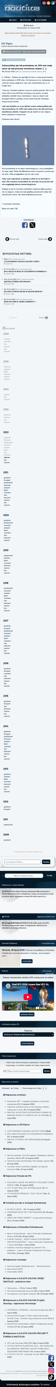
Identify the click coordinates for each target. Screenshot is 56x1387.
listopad (7, 480)
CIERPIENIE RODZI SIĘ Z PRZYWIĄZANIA (24, 1212)
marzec (7, 500)
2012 (5, 801)
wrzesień (7, 485)
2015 (5, 695)
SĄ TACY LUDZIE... (15, 1209)
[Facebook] (25, 225)
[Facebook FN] (51, 1358)
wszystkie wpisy (48, 943)
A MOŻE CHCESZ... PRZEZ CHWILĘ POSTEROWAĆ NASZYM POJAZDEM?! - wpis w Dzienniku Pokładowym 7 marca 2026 (30, 1242)
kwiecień (7, 498)
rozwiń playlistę (27, 1043)
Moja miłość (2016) (15, 1269)
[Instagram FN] (51, 1371)
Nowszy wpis (14, 239)
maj (5, 495)
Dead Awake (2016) (15, 1272)
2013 (5, 768)
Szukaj (49, 875)
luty (5, 460)
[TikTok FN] (51, 1377)
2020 (6, 515)
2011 (5, 819)
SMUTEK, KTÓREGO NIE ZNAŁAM (21, 1139)
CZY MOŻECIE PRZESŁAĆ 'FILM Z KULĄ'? (25, 1193)
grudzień (7, 478)
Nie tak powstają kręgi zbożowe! (20, 1291)
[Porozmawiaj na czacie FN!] (53, 3)
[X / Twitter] (32, 225)
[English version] (44, 3)
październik (8, 483)
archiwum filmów (27, 1014)
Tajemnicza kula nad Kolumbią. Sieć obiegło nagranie (28, 1161)
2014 (5, 726)
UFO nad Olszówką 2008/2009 (19, 1343)
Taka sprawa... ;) (13, 1288)
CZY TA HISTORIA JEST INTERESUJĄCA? (24, 1188)
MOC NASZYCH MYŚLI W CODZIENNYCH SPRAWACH (30, 1134)
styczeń (7, 462)
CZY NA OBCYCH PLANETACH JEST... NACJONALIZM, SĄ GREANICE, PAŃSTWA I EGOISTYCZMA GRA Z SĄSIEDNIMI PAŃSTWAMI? (30, 1349)
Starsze (42, 317)
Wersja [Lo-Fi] (11, 1371)
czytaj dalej (27, 961)
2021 (5, 472)
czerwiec (7, 493)
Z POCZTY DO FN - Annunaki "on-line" (23, 1354)
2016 (5, 663)
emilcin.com (50, 917)
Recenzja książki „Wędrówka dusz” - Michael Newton (29, 1266)
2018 (5, 583)
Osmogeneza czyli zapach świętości (22, 1294)
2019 (5, 550)
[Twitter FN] (51, 1364)
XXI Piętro (7, 43)
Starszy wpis (43, 239)
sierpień (7, 488)
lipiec (6, 490)
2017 (5, 620)
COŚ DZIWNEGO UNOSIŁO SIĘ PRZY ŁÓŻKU (26, 1131)
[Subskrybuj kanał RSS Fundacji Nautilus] (48, 3)
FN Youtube (47, 971)
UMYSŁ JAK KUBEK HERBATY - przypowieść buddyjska (29, 1218)
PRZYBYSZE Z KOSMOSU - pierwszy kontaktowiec (28, 1310)
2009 (6, 834)
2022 (6, 432)
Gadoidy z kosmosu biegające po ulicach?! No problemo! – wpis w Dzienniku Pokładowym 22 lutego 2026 (29, 1250)
